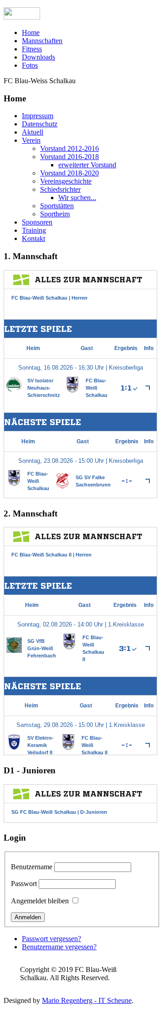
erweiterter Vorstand (87, 165)
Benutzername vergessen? (59, 947)
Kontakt (33, 238)
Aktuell (32, 132)
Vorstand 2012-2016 (69, 148)
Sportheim (55, 214)
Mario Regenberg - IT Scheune (87, 1000)
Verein (31, 140)
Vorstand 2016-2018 (69, 156)
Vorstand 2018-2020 (69, 173)
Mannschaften (42, 41)
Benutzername (31, 867)
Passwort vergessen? (51, 938)
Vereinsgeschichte (66, 181)
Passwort (24, 883)
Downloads (38, 57)
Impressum (37, 116)
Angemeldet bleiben (40, 901)
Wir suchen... (77, 197)
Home (31, 32)
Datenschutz (39, 124)
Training (34, 230)
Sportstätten (57, 206)
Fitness (32, 49)
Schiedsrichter (60, 189)
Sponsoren (37, 222)
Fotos (30, 65)
